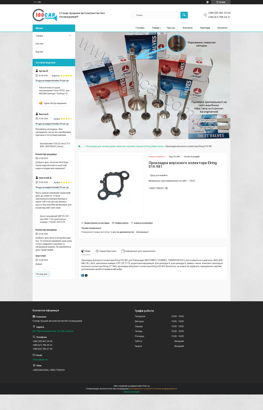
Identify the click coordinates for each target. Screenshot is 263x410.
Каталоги (222, 28)
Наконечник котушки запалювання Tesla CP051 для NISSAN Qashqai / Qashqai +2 (54, 90)
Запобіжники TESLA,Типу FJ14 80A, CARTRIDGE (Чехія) (55, 145)
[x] (86, 276)
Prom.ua (146, 386)
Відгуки (39, 51)
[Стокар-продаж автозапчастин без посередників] (45, 15)
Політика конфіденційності (165, 389)
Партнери (205, 28)
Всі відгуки (42, 274)
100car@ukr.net (40, 359)
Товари (155, 28)
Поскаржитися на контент (141, 389)
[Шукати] (184, 15)
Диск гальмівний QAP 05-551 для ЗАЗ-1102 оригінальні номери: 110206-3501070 (54, 219)
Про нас (171, 28)
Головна (140, 28)
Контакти (188, 28)
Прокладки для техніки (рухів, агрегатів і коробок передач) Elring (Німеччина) (124, 146)
